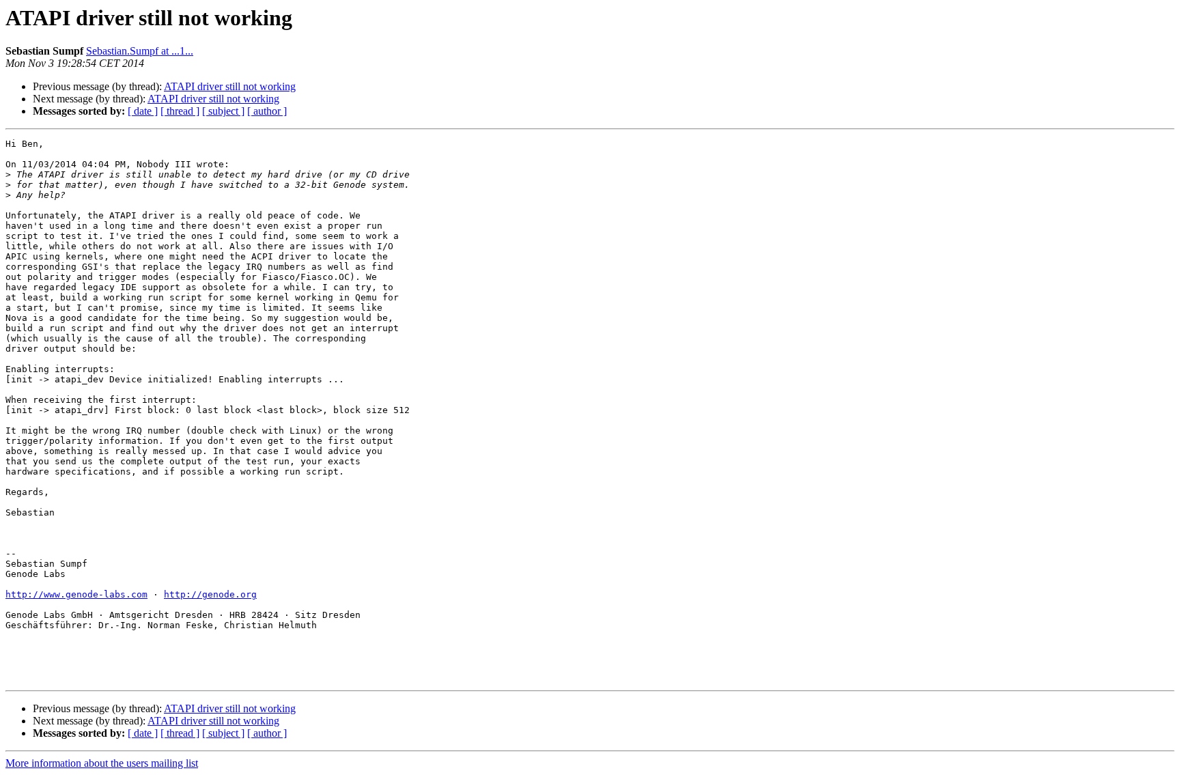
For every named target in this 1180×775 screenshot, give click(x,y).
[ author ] (267, 111)
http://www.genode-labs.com (76, 594)
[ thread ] (179, 111)
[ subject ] (223, 111)
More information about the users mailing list (101, 763)
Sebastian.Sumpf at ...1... (139, 51)
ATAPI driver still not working (230, 86)
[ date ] (143, 111)
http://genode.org (210, 594)
